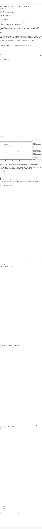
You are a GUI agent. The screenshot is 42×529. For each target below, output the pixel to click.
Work (28, 1)
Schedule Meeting (6, 521)
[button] (2, 8)
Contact (36, 1)
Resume (32, 1)
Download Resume (25, 521)
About (24, 1)
